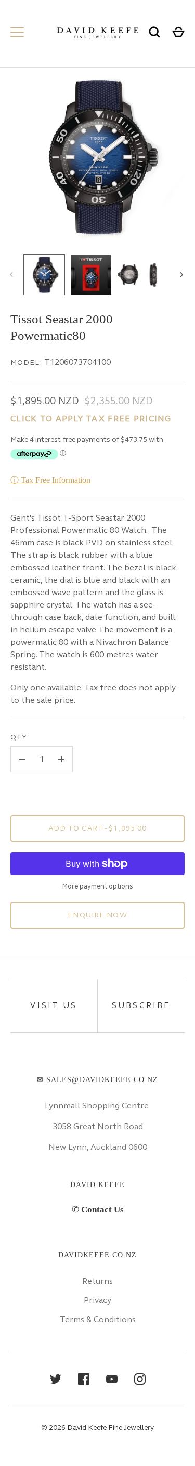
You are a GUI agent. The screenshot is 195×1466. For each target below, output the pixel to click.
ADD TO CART (97, 828)
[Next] (182, 274)
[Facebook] (83, 1379)
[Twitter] (55, 1379)
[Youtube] (111, 1379)
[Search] (154, 32)
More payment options (97, 886)
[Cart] (178, 32)
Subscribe (141, 1005)
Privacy (97, 1300)
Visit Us (53, 1005)
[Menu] (17, 32)
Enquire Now (97, 915)
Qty (18, 737)
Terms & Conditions (98, 1319)
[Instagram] (139, 1379)
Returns (97, 1281)
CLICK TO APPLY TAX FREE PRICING (91, 418)
